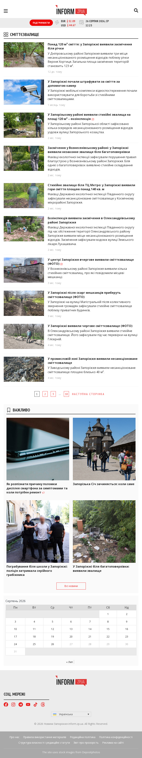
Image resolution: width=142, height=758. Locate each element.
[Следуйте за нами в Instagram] (13, 705)
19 (52, 636)
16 (126, 629)
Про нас (14, 737)
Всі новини (71, 586)
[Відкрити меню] (6, 11)
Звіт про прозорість (86, 742)
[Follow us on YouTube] (28, 705)
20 (71, 636)
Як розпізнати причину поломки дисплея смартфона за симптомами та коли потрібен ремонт (36, 488)
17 (15, 636)
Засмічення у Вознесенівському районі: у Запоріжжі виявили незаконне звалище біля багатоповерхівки (89, 150)
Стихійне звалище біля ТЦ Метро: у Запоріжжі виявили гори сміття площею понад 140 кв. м (91, 187)
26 (52, 644)
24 (15, 644)
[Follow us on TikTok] (35, 705)
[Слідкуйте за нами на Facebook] (6, 705)
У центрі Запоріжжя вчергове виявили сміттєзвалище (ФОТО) (91, 262)
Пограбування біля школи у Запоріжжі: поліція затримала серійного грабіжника (36, 570)
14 (89, 629)
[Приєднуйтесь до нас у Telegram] (20, 705)
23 (126, 636)
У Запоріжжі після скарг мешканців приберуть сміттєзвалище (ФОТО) (84, 295)
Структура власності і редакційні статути (44, 742)
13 (71, 629)
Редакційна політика (82, 737)
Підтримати (41, 22)
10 (66, 394)
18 (34, 636)
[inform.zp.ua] (71, 11)
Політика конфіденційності (116, 737)
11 (34, 629)
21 (89, 636)
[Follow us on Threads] (43, 705)
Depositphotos (91, 752)
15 (107, 629)
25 (34, 644)
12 (52, 629)
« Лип (69, 662)
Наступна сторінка (88, 394)
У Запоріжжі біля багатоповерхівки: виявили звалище (101, 568)
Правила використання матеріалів (44, 737)
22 (107, 636)
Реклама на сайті (113, 742)
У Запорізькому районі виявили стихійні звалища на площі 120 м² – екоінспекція (89, 117)
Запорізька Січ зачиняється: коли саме (103, 484)
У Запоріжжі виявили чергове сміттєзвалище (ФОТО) (90, 326)
